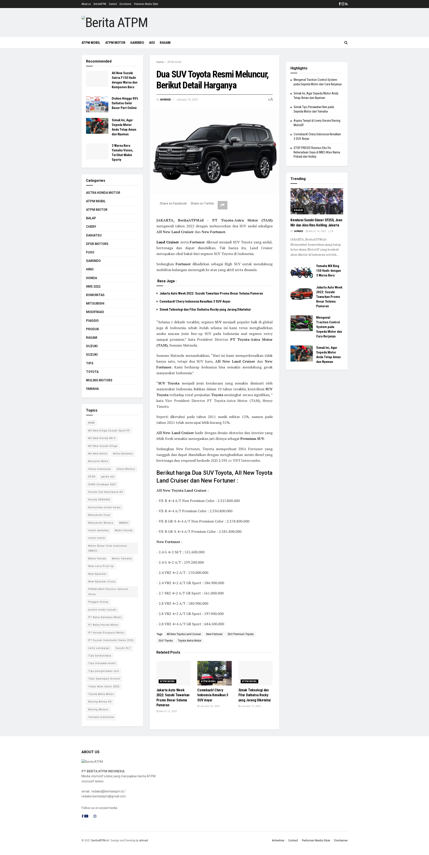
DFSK (91, 476)
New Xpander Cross (101, 581)
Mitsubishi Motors (100, 522)
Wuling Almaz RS (100, 701)
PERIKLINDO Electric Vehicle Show (108, 592)
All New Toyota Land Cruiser (184, 634)
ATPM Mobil (91, 43)
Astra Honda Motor (103, 192)
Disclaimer (125, 4)
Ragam (91, 337)
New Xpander (97, 574)
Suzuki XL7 (123, 648)
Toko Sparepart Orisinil (104, 678)
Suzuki (92, 346)
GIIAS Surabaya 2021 (102, 484)
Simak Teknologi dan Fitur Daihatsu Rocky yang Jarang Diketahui (205, 309)
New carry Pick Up (101, 566)
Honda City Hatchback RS (105, 492)
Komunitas (95, 295)
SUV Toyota (166, 640)
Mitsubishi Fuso (99, 515)
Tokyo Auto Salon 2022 (103, 686)
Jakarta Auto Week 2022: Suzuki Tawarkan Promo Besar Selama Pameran (211, 293)
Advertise (278, 840)
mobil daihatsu (98, 530)
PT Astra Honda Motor (103, 624)
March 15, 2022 (167, 711)
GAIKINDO (137, 43)
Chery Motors (126, 469)
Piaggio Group (98, 601)
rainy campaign (99, 648)
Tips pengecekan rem (103, 671)
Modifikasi (95, 312)
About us (86, 4)
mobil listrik (96, 538)
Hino (90, 269)
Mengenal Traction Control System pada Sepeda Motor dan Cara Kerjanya (329, 327)
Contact (113, 4)
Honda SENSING (99, 499)
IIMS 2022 (93, 286)
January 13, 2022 (250, 706)
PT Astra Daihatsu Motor (105, 617)
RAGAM (165, 43)
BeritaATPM (100, 4)
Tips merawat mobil (102, 663)
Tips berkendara (99, 655)
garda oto (107, 476)
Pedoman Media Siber (146, 4)
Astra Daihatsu (123, 453)
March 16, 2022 (317, 231)
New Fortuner (214, 634)
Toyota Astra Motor (189, 640)
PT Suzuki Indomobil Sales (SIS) (111, 640)
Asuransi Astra (98, 461)
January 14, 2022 (187, 99)
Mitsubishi (95, 303)
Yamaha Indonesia (101, 717)
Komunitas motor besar (104, 507)
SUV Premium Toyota (241, 634)
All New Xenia (97, 453)
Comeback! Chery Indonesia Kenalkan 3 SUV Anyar (195, 301)
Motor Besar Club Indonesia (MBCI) (107, 548)
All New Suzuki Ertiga (103, 446)
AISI (152, 43)
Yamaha (92, 389)
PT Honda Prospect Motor (106, 632)
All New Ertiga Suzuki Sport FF (109, 430)
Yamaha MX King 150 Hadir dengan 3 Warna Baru (328, 270)
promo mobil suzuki (102, 609)
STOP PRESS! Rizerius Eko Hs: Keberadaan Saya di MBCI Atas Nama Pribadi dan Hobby (317, 152)
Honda (91, 278)
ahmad (165, 99)
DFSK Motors (97, 244)
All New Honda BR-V (102, 438)
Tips (89, 363)
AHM (91, 422)
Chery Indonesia (99, 469)
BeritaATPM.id (100, 840)
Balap (91, 218)
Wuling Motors (98, 709)
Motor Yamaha (122, 558)
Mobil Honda (123, 530)
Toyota (92, 372)
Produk (92, 329)
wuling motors (99, 380)
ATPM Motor (115, 43)
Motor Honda (97, 558)
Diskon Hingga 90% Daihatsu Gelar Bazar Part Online (125, 103)
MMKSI (123, 522)
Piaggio (92, 320)
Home (160, 62)
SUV (218, 322)
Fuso (90, 252)
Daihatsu (94, 235)
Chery (91, 226)
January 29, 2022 (209, 706)
